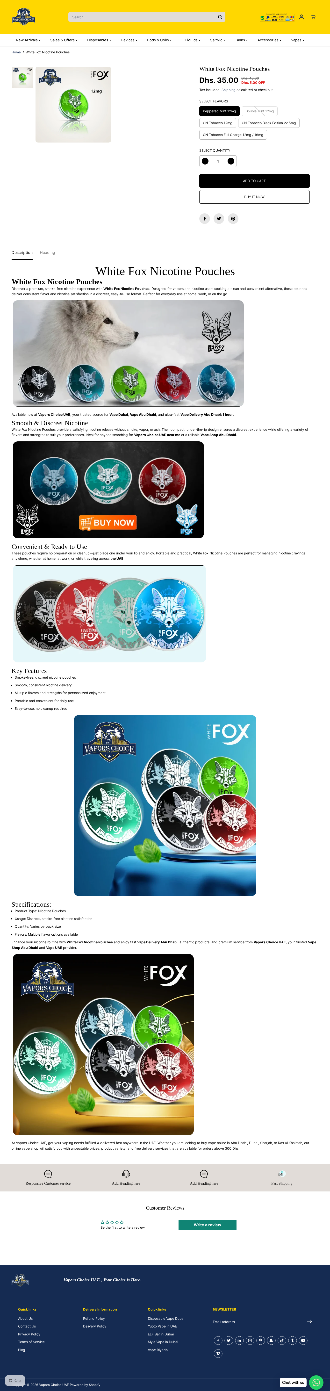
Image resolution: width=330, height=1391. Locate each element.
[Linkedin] (239, 1340)
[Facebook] (204, 218)
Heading (47, 252)
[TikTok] (282, 1340)
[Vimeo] (218, 1353)
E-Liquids (190, 40)
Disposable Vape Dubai (166, 1318)
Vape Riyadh (158, 1350)
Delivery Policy (94, 1326)
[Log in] (301, 17)
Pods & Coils (158, 40)
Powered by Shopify (85, 1385)
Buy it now (254, 197)
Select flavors (213, 101)
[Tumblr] (292, 1340)
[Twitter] (219, 218)
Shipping (229, 90)
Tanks (240, 40)
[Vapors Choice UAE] (24, 16)
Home (16, 52)
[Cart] (313, 17)
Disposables (98, 40)
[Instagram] (250, 1340)
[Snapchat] (271, 1340)
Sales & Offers (63, 40)
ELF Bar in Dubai (161, 1334)
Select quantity (214, 150)
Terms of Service (31, 1342)
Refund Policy (94, 1318)
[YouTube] (303, 1340)
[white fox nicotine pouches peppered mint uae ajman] (73, 104)
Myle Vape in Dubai (163, 1342)
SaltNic (216, 40)
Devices (128, 40)
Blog (21, 1350)
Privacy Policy (29, 1334)
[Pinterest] (233, 218)
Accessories (269, 40)
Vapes (296, 40)
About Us (25, 1318)
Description (22, 252)
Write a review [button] (207, 1224)
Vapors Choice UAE (54, 1385)
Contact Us (27, 1326)
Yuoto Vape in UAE (162, 1326)
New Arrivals (27, 40)
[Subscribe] (309, 1322)
